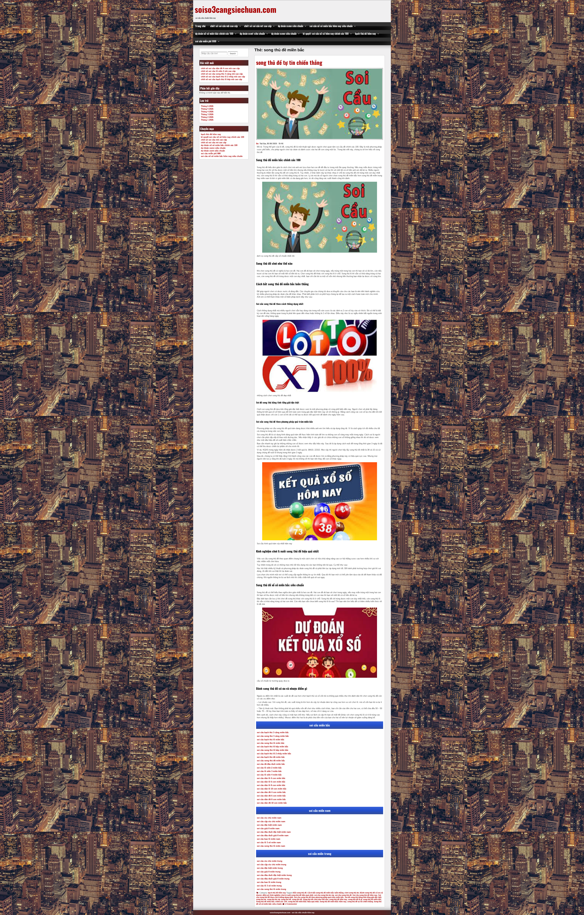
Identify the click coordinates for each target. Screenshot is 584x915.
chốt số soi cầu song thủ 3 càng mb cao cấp (222, 74)
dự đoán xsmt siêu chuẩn (252, 33)
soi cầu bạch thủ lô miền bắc (270, 739)
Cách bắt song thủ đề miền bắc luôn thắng (326, 893)
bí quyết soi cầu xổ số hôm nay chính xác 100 (326, 33)
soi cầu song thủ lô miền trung (271, 889)
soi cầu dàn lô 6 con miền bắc (271, 782)
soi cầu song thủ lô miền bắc (270, 743)
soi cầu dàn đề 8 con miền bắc (271, 799)
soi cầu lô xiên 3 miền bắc (269, 771)
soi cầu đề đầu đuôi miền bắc (271, 764)
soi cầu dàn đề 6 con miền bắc (271, 796)
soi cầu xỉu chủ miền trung (269, 861)
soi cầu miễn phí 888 (205, 41)
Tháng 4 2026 (207, 111)
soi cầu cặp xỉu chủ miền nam (271, 821)
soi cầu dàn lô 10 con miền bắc (271, 789)
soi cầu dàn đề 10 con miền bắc (272, 803)
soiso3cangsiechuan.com (235, 9)
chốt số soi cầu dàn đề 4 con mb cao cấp (220, 68)
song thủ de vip (273, 899)
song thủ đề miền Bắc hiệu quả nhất (303, 902)
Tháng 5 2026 (207, 109)
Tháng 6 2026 (207, 106)
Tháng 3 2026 (207, 114)
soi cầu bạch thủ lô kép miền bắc (272, 746)
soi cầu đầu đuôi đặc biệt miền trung (274, 875)
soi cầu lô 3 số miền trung (269, 886)
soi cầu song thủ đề (343, 895)
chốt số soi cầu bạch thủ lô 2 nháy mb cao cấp (223, 76)
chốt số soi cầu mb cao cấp (224, 26)
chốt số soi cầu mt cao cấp (257, 26)
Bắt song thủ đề (300, 893)
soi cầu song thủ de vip (324, 895)
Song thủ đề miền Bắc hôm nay (333, 902)
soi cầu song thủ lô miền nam (271, 846)
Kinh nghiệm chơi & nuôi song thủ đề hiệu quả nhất (291, 895)
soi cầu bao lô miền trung (269, 882)
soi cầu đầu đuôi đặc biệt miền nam (274, 832)
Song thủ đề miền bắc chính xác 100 (271, 902)
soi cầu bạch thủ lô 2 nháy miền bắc (274, 753)
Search (233, 54)
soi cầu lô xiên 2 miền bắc (269, 768)
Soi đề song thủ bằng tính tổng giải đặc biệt (363, 897)
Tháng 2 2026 (207, 117)
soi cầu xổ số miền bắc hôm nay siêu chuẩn (331, 26)
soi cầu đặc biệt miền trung (270, 868)
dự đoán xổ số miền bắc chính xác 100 (214, 33)
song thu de (261, 899)
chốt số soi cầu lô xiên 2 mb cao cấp (218, 71)
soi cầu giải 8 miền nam (268, 828)
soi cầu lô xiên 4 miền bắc (269, 775)
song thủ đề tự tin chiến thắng (289, 62)
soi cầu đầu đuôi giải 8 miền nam (273, 835)
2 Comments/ (291, 904)
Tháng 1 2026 (207, 120)
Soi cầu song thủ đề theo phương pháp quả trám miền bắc (319, 897)
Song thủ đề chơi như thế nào (315, 899)
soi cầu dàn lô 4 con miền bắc (271, 778)
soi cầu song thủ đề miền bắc (271, 760)
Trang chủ (200, 26)
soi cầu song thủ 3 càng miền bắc (273, 736)
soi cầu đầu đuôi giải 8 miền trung (273, 879)
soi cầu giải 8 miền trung (268, 872)
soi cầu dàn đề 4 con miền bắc (271, 792)
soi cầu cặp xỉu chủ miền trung (271, 864)
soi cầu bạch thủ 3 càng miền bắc (273, 732)
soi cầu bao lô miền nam (268, 839)
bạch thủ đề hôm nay (365, 33)
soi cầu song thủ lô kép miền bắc (272, 750)
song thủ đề (297, 899)
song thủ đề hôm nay (338, 899)
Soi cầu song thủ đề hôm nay (365, 895)
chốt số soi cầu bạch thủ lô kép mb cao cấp (221, 79)
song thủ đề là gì (355, 899)
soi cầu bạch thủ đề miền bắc (271, 757)
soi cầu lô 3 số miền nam (269, 842)
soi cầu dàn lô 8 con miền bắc (271, 785)
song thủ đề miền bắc (372, 899)
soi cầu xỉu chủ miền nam (269, 818)
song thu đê (286, 899)
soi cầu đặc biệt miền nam (269, 825)
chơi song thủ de (351, 893)
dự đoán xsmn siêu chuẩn (290, 26)
